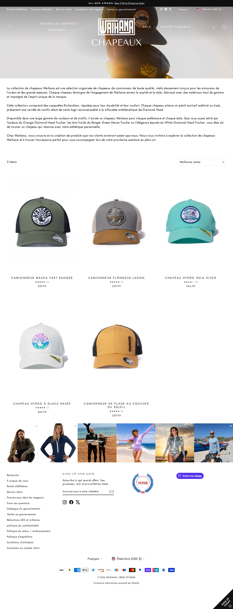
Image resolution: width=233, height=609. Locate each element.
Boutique (57, 30)
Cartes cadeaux (175, 27)
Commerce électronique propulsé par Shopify (116, 583)
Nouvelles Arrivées (59, 24)
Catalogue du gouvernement (23, 509)
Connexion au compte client (23, 548)
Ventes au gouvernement (121, 9)
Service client (64, 9)
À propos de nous (17, 481)
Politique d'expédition (20, 537)
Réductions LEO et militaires (23, 520)
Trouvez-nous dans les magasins (25, 497)
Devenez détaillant (42, 9)
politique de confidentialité (23, 525)
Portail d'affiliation (17, 9)
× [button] (230, 606)
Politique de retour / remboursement (28, 531)
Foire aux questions (18, 503)
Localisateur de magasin (89, 9)
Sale (148, 27)
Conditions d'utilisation (20, 542)
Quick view (42, 271)
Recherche (13, 475)
